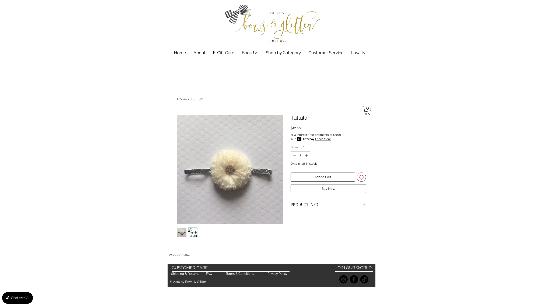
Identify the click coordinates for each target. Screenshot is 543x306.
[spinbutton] (300, 155)
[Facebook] (354, 279)
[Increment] (306, 155)
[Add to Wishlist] (361, 177)
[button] (283, 52)
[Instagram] (343, 279)
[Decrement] (294, 155)
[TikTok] (364, 279)
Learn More (323, 139)
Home (182, 99)
